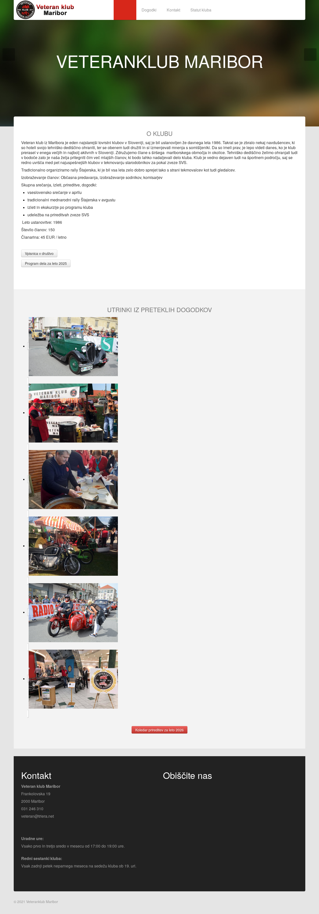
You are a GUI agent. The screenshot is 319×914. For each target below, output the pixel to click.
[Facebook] (167, 788)
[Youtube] (177, 788)
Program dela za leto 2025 (46, 263)
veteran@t (30, 816)
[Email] (186, 788)
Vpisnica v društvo (39, 253)
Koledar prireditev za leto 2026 (159, 729)
